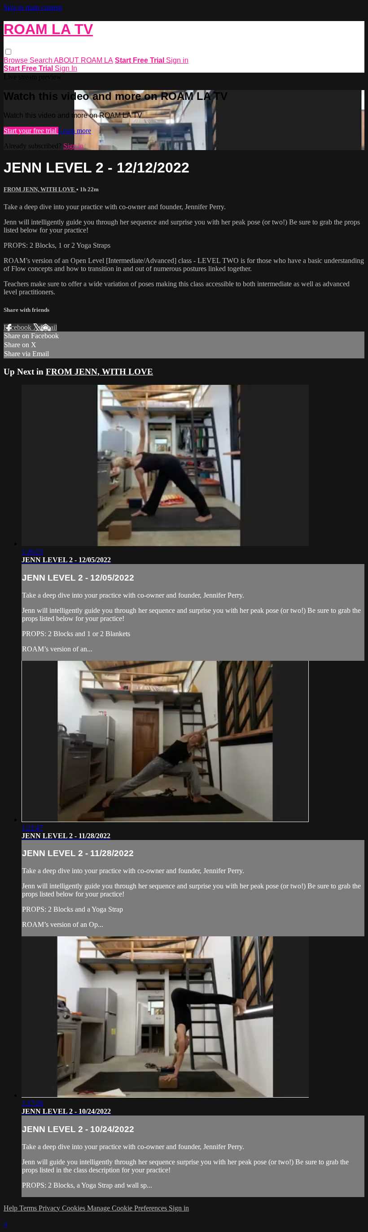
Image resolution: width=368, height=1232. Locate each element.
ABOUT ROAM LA (83, 60)
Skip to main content (33, 7)
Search (42, 60)
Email (48, 327)
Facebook (18, 327)
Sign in (177, 60)
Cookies (74, 1208)
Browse (17, 60)
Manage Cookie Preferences (128, 1208)
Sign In (66, 68)
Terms (29, 1208)
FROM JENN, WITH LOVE (40, 189)
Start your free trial (31, 130)
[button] (8, 52)
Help (11, 1208)
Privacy (50, 1208)
